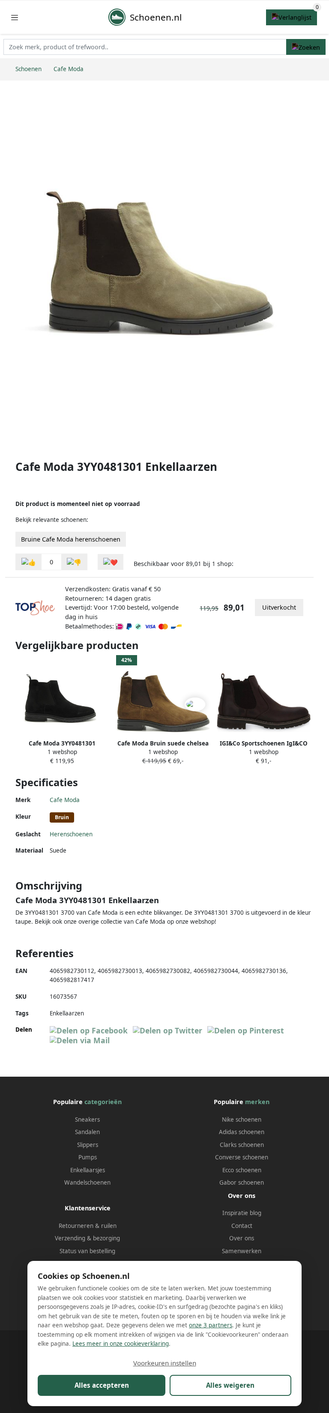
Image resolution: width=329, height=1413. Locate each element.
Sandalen (87, 1132)
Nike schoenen (241, 1119)
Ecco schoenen (241, 1170)
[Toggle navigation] (14, 17)
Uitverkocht (279, 607)
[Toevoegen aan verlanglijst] (110, 562)
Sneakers (87, 1119)
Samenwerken (241, 1251)
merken (257, 1102)
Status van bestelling (87, 1251)
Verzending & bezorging (87, 1238)
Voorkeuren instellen (164, 1363)
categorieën (103, 1102)
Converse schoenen (241, 1157)
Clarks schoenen (242, 1145)
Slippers (87, 1145)
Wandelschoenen (87, 1182)
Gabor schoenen (241, 1182)
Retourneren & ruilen (88, 1226)
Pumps (87, 1157)
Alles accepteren (102, 1385)
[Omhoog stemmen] (29, 562)
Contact (241, 1226)
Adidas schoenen (241, 1132)
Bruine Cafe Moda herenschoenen (70, 539)
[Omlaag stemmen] (74, 562)
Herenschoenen (71, 834)
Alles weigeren (230, 1385)
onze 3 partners (210, 1325)
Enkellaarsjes (87, 1170)
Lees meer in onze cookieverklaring (120, 1343)
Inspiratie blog (241, 1213)
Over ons (241, 1238)
